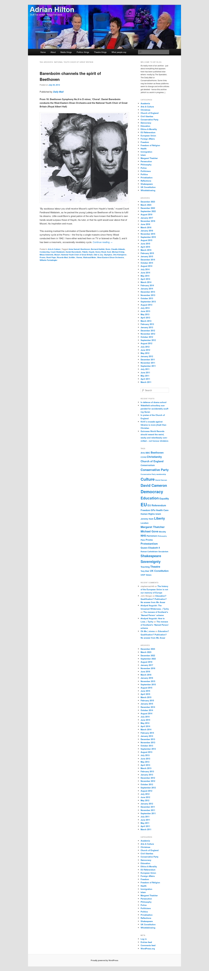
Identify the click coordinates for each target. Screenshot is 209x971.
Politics (144, 174)
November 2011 (148, 362)
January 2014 (147, 288)
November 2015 (148, 233)
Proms (42, 257)
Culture (148, 479)
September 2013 (148, 301)
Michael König (118, 251)
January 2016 (147, 230)
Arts (143, 452)
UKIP (143, 574)
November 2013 (148, 295)
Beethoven (85, 249)
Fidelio (85, 251)
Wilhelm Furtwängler (48, 260)
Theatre (155, 567)
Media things (66, 52)
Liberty (159, 518)
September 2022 (148, 211)
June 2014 (145, 272)
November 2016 (148, 221)
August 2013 (146, 304)
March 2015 (146, 250)
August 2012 (146, 343)
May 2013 (145, 314)
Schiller (72, 257)
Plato (143, 540)
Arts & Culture (54, 249)
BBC (148, 452)
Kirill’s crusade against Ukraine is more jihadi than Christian (153, 424)
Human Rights (148, 513)
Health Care (162, 510)
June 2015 (145, 243)
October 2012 (147, 336)
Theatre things (100, 52)
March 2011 (146, 382)
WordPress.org (148, 948)
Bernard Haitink (98, 249)
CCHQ (143, 457)
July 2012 (145, 346)
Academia (145, 103)
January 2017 (147, 217)
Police (144, 167)
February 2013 (147, 324)
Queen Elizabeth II (150, 547)
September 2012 (148, 340)
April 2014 (145, 278)
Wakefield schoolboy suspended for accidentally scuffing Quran (155, 408)
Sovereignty (151, 561)
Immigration (146, 151)
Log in (144, 938)
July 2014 (145, 269)
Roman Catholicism (149, 551)
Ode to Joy (98, 254)
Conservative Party (149, 119)
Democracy (146, 122)
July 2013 (145, 307)
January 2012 (147, 356)
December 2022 (148, 208)
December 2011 (148, 359)
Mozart (57, 254)
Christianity (154, 457)
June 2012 (145, 349)
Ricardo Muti (62, 257)
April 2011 (145, 378)
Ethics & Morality (149, 129)
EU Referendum (148, 132)
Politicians (146, 171)
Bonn (108, 249)
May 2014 (145, 275)
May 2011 (145, 375)
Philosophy (146, 164)
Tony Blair (145, 571)
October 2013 (147, 298)
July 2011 (145, 369)
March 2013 (146, 320)
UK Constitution (148, 187)
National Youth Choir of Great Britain (77, 254)
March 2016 (146, 227)
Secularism (163, 551)
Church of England (150, 113)
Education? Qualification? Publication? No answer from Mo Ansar (154, 599)
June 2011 (145, 372)
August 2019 (146, 214)
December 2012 (148, 330)
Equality (164, 498)
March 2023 (146, 204)
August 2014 (146, 266)
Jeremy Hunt (147, 518)
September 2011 (148, 365)
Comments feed (148, 945)
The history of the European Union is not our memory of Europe (154, 589)
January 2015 (147, 256)
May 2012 (145, 353)
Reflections (146, 180)
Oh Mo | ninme (148, 631)
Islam (143, 154)
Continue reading (102, 242)
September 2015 (148, 237)
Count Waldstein (57, 251)
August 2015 (146, 240)
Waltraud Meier (89, 257)
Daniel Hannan (161, 480)
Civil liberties (147, 116)
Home (43, 52)
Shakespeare (147, 183)
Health (144, 148)
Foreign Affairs (148, 138)
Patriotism (152, 535)
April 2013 (145, 317)
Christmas (145, 109)
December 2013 (148, 291)
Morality (162, 531)
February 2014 (147, 285)
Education (145, 125)
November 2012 (148, 333)
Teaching (145, 566)
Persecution (146, 161)
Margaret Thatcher (149, 158)
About (53, 52)
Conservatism (148, 465)
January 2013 (147, 327)
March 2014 (146, 282)
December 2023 (148, 201)
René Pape (51, 257)
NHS (143, 535)
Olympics (108, 254)
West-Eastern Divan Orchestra (110, 257)
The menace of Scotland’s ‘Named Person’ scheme (155, 624)
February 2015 (147, 253)
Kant (109, 251)
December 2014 (148, 259)
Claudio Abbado (118, 249)
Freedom (145, 142)
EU (144, 504)
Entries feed (146, 942)
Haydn (91, 251)
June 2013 (145, 311)
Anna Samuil (74, 249)
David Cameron (154, 485)
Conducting (45, 251)
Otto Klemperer (120, 254)
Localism (145, 523)
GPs (153, 510)
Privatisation (147, 177)
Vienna (79, 257)
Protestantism (149, 543)
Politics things (83, 52)
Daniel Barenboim (73, 251)
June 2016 (145, 224)
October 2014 (147, 262)
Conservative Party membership (153, 474)
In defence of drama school (153, 402)
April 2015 (145, 246)
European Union (148, 135)
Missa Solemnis (46, 254)
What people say (119, 52)
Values (148, 574)
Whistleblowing (148, 190)
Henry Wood (100, 251)
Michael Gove (149, 531)
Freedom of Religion (150, 145)
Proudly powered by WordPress (104, 960)
